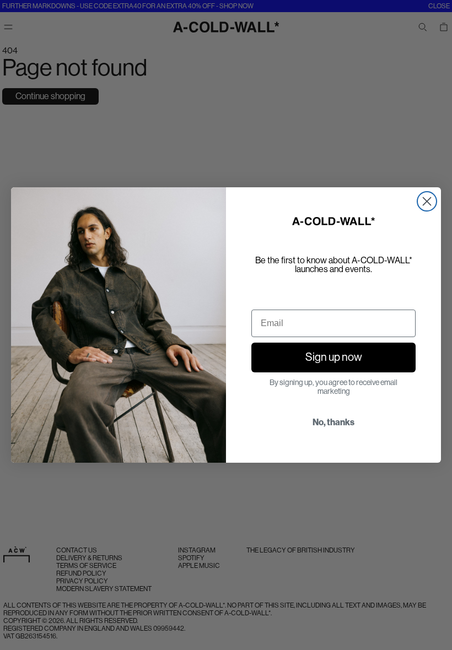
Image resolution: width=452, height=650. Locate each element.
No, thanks (333, 422)
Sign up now (333, 357)
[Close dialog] (427, 201)
